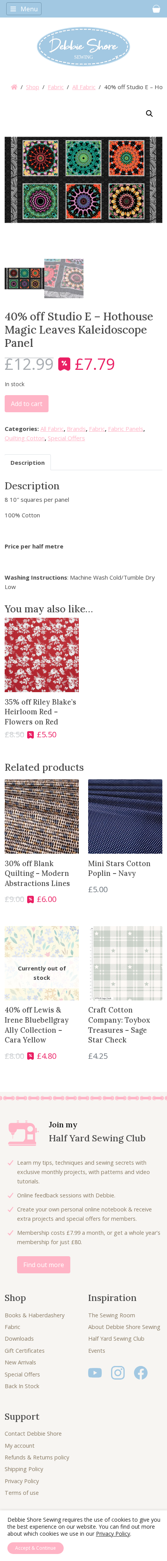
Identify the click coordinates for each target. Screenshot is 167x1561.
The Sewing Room (111, 1315)
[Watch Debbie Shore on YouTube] (95, 1372)
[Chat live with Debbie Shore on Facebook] (141, 1372)
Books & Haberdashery (34, 1315)
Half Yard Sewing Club (116, 1338)
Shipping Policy (24, 1469)
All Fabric (84, 87)
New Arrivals (20, 1362)
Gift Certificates (25, 1350)
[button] (150, 114)
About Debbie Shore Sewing (124, 1327)
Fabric (56, 87)
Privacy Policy (22, 1481)
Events (96, 1350)
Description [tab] (27, 462)
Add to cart (26, 403)
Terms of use (22, 1492)
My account (20, 1445)
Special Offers (66, 438)
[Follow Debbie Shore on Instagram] (118, 1372)
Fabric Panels (125, 428)
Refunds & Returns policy (37, 1457)
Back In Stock (22, 1386)
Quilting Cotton (25, 438)
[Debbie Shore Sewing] (83, 47)
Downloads (19, 1338)
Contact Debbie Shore (33, 1433)
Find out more (43, 1264)
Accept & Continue (35, 1548)
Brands (76, 428)
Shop (32, 87)
